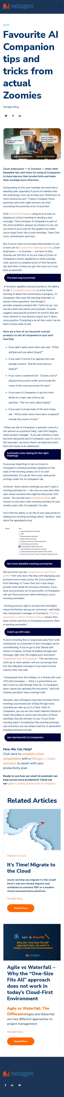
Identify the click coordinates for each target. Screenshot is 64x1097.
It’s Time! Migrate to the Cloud (31, 867)
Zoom (6, 25)
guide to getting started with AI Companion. (32, 783)
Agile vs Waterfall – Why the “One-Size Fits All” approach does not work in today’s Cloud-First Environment (31, 983)
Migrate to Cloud (16, 855)
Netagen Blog (11, 107)
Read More (20, 908)
